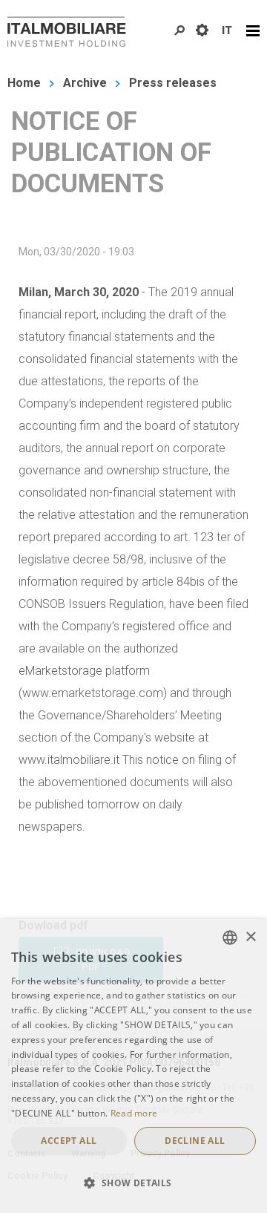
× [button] (250, 937)
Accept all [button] (68, 1140)
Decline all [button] (195, 1140)
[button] (133, 1183)
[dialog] (133, 1066)
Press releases (173, 83)
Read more (134, 1113)
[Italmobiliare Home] (66, 31)
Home (24, 83)
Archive (85, 83)
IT (227, 30)
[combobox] (229, 937)
